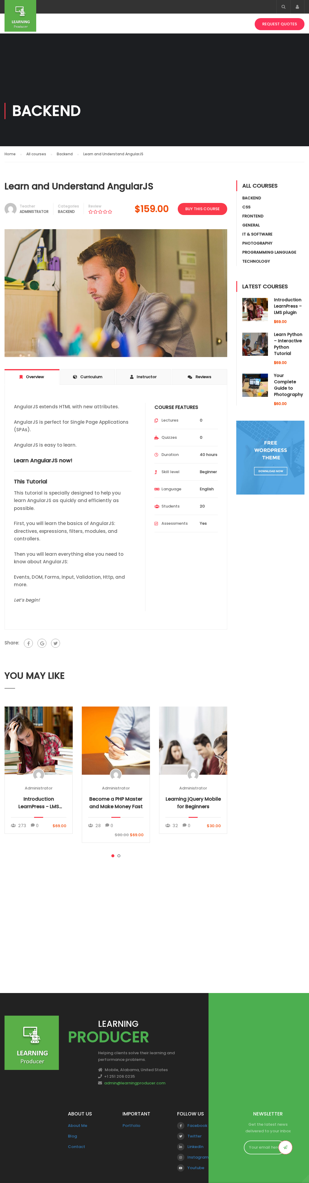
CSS (246, 207)
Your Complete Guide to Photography (288, 384)
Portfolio (131, 1125)
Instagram (198, 1157)
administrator (34, 211)
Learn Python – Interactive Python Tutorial (288, 343)
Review (94, 206)
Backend (66, 211)
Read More (38, 740)
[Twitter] (55, 643)
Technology (256, 261)
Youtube (195, 1168)
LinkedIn (195, 1147)
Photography (257, 243)
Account (297, 7)
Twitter (194, 1136)
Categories (68, 206)
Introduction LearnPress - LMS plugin (38, 803)
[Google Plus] (41, 643)
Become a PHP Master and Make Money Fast (116, 803)
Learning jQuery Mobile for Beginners (193, 803)
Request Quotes (279, 24)
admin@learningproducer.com (134, 1083)
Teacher (27, 206)
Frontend (252, 216)
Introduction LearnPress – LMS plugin (288, 306)
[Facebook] (28, 643)
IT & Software (257, 234)
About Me (77, 1125)
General (251, 225)
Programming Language (269, 252)
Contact (76, 1147)
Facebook (197, 1125)
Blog (72, 1136)
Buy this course (202, 209)
